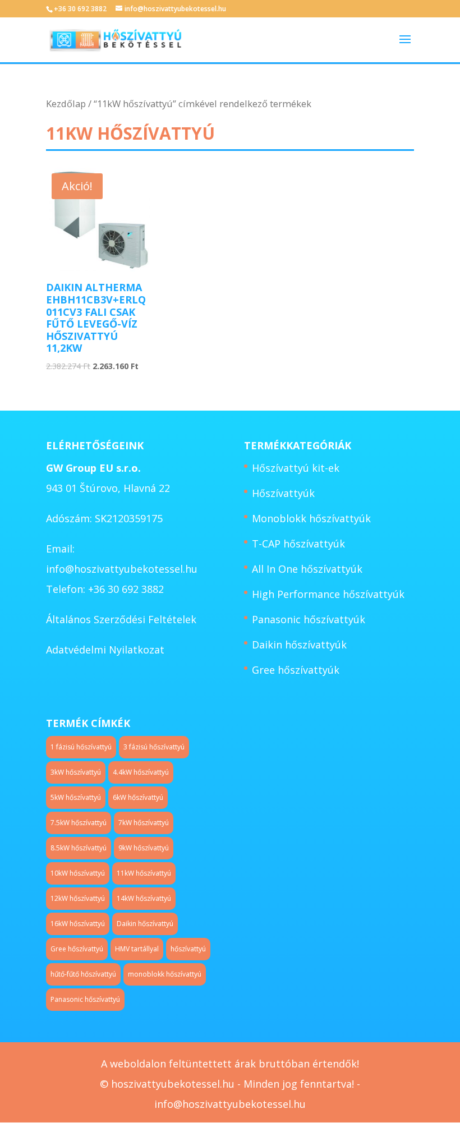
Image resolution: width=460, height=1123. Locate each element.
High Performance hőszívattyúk (328, 594)
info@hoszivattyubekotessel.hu (121, 569)
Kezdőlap (66, 103)
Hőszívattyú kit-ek (295, 468)
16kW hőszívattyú (77, 923)
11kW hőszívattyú (144, 873)
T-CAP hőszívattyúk (298, 543)
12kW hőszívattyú (77, 898)
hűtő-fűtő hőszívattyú (83, 974)
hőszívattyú (188, 949)
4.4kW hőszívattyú (141, 772)
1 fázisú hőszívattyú (81, 747)
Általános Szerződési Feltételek (121, 619)
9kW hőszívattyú (143, 848)
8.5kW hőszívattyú (78, 848)
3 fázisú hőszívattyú (154, 747)
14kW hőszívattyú (144, 898)
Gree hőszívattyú (76, 949)
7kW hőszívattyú (143, 822)
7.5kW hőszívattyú (78, 822)
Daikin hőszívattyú (145, 923)
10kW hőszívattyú (77, 873)
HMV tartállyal (137, 949)
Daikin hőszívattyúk (299, 644)
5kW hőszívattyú (75, 797)
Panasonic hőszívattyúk (308, 619)
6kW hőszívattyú (138, 797)
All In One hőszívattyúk (307, 569)
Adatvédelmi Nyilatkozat (105, 649)
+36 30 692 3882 (80, 8)
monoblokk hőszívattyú (164, 974)
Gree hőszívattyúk (295, 669)
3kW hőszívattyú (75, 772)
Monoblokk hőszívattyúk (311, 518)
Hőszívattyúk (283, 493)
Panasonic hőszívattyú (85, 999)
